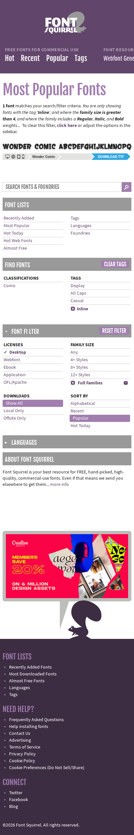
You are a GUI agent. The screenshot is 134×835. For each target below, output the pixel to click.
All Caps (78, 293)
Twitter (15, 793)
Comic (10, 286)
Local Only (14, 411)
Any (74, 352)
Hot (9, 58)
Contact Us (19, 733)
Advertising (20, 740)
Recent (30, 58)
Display (78, 286)
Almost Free (15, 248)
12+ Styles (80, 375)
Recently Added (19, 218)
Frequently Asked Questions (36, 720)
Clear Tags (115, 264)
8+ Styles (79, 367)
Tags (80, 58)
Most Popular (17, 226)
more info (59, 484)
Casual (77, 301)
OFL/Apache (15, 382)
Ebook (10, 367)
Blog (13, 807)
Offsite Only (15, 418)
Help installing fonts (28, 727)
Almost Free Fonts (27, 681)
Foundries (80, 233)
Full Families (86, 383)
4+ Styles (79, 360)
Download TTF (111, 156)
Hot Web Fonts (18, 241)
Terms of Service (24, 747)
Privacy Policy (22, 754)
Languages (81, 226)
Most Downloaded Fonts (33, 674)
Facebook (18, 800)
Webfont (12, 360)
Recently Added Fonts (30, 667)
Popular (57, 58)
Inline (79, 309)
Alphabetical (83, 404)
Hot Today (13, 233)
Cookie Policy (22, 761)
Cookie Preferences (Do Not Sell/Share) (46, 768)
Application (15, 375)
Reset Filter (114, 331)
